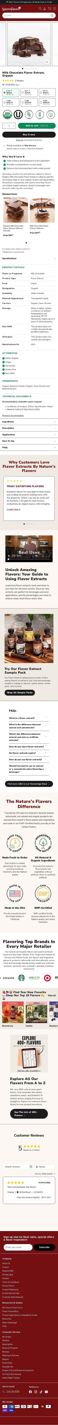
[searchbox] (15, 1166)
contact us (26, 249)
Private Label (7, 1275)
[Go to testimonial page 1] (24, 524)
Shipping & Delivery (10, 1355)
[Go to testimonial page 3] (29, 524)
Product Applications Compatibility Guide (19, 1315)
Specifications (9, 258)
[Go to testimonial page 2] (26, 524)
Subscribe (44, 1247)
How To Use (8, 441)
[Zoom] (46, 62)
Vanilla (29, 1026)
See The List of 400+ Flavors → (25, 1114)
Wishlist (5, 1340)
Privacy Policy (8, 1286)
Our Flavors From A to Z (12, 1308)
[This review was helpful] (43, 1197)
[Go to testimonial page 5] (34, 524)
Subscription (7, 1344)
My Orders (6, 1337)
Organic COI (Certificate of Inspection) (18, 1370)
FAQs (5, 447)
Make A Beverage (9, 1322)
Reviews (5, 1352)
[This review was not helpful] (48, 1197)
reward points (18, 252)
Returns (5, 1359)
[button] (49, 9)
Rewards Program (10, 1348)
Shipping (19, 140)
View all (52, 995)
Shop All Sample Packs (20, 692)
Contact (5, 1267)
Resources (6, 1319)
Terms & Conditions (10, 1282)
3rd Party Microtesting (11, 1374)
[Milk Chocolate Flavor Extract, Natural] (42, 210)
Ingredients (8, 421)
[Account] (44, 9)
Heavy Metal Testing (11, 1378)
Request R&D (8, 1271)
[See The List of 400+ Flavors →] (29, 1054)
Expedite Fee (7, 1367)
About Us (6, 1263)
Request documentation (13, 415)
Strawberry (7, 1026)
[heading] (11, 8)
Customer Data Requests (12, 1297)
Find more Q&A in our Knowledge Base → (29, 784)
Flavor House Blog (10, 1311)
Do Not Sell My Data (10, 1293)
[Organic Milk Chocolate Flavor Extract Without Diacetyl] (15, 210)
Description (8, 428)
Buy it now (29, 134)
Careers (5, 1278)
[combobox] (29, 15)
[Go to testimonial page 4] (31, 524)
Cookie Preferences (10, 1289)
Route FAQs (7, 1363)
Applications (8, 434)
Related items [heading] (9, 194)
